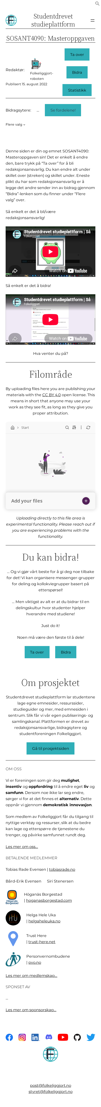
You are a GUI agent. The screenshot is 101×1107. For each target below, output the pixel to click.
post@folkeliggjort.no (50, 1085)
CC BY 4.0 (51, 394)
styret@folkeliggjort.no (51, 1091)
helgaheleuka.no (44, 921)
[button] (97, 4)
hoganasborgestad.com (49, 900)
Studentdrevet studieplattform (53, 20)
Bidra (77, 72)
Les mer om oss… (22, 846)
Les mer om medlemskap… (31, 975)
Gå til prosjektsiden (50, 748)
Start (25, 427)
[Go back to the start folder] (12, 427)
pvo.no (34, 962)
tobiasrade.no (62, 869)
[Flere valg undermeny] (24, 125)
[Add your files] (86, 501)
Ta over (77, 54)
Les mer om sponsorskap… (31, 1009)
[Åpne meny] (92, 20)
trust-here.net (41, 941)
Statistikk (77, 90)
